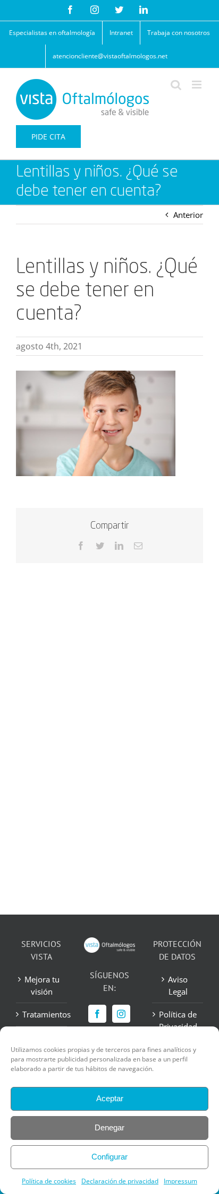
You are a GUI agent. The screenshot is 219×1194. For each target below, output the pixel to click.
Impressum (180, 1181)
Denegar (109, 1127)
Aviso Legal (178, 985)
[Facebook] (97, 1014)
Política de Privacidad (178, 1020)
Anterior (188, 214)
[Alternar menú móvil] (197, 84)
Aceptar (109, 1098)
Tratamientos (42, 1014)
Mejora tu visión (42, 985)
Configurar (109, 1156)
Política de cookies (49, 1181)
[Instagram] (121, 1014)
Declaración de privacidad (119, 1181)
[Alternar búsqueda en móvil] (176, 84)
